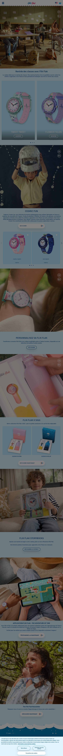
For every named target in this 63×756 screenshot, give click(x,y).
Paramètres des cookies (31, 753)
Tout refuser (24, 748)
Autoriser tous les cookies (39, 748)
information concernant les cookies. (27, 744)
